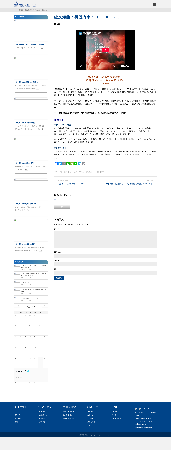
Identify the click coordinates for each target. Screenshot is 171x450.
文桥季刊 (115, 411)
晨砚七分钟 (91, 422)
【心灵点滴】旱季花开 (29, 298)
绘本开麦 (90, 418)
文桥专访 (90, 415)
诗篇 (98, 172)
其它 (88, 425)
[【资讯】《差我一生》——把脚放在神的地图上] (17, 267)
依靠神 (66, 172)
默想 (102, 172)
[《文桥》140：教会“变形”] (31, 149)
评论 (56, 229)
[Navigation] (154, 4)
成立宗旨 (18, 411)
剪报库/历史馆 (116, 418)
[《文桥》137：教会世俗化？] (31, 109)
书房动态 (42, 418)
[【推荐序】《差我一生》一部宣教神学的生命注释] (17, 275)
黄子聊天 (90, 411)
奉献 (16, 422)
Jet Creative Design (104, 435)
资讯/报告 (42, 411)
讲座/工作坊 (43, 415)
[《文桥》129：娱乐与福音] (31, 230)
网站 (55, 269)
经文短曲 (81, 172)
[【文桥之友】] (17, 283)
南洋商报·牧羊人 (68, 411)
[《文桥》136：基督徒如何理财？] (31, 68)
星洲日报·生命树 (68, 415)
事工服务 (18, 418)
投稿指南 (42, 422)
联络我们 (18, 415)
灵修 (75, 172)
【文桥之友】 (26, 282)
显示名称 (58, 252)
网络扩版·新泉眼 (90, 172)
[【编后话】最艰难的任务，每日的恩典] (17, 291)
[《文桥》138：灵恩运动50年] (31, 190)
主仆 (61, 172)
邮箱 (56, 261)
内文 (41, 48)
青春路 (114, 415)
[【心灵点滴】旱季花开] (17, 299)
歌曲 (71, 172)
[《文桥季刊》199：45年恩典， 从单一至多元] (31, 31)
